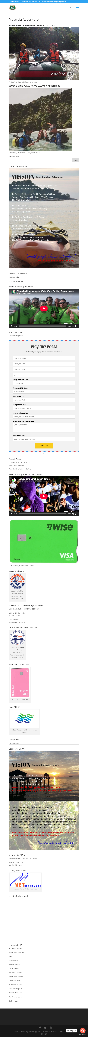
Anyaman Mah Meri (15, 973)
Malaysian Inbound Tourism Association (23, 858)
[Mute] (73, 326)
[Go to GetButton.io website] (82, 1035)
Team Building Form (16, 336)
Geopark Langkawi (15, 989)
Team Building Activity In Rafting (20, 469)
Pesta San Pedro (14, 965)
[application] (44, 308)
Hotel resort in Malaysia (17, 466)
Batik (10, 956)
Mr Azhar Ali (18, 281)
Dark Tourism (13, 1001)
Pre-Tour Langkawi (15, 997)
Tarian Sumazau (14, 969)
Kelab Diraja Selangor (16, 952)
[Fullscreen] (76, 326)
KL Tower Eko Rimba (16, 985)
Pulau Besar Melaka (16, 977)
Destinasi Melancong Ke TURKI (19, 462)
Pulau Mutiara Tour (15, 993)
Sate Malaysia (13, 960)
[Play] (12, 326)
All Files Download (15, 948)
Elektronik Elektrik (15, 981)
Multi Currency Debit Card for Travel (21, 566)
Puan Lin (15, 277)
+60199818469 (22, 273)
